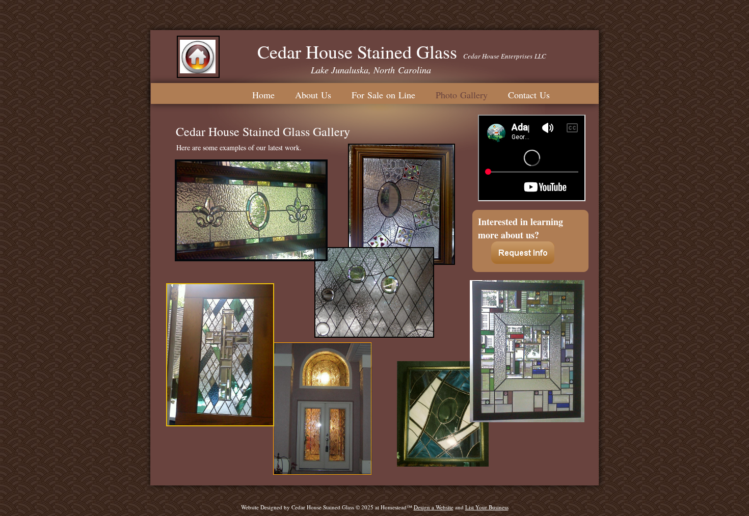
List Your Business (487, 507)
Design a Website (433, 507)
